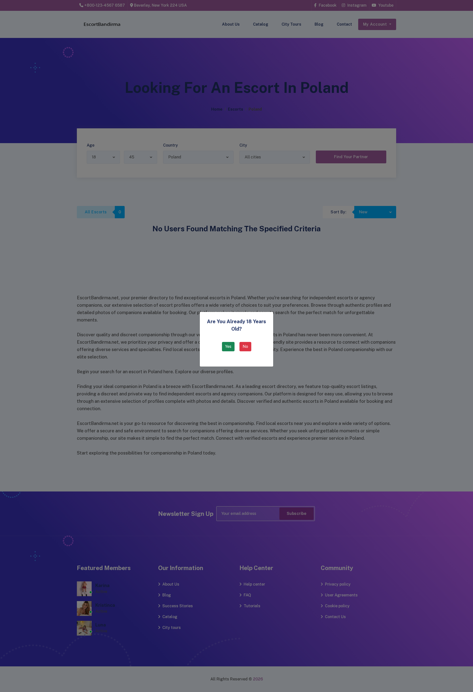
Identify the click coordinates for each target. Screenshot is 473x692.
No (245, 346)
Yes (228, 346)
